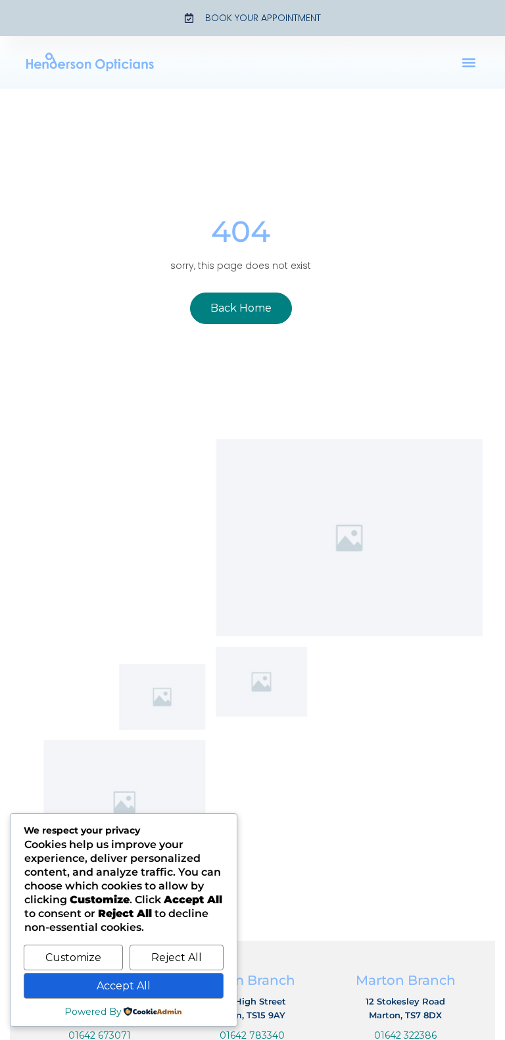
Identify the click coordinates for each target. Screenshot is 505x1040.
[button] (469, 63)
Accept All (124, 986)
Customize (73, 957)
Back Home (241, 308)
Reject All (176, 957)
